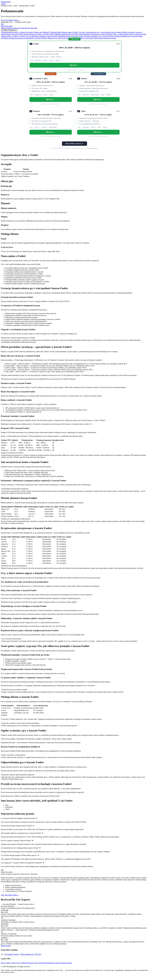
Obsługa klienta (55, 32)
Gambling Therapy (11, 954)
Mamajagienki (6, 2)
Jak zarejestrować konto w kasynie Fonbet (39, 34)
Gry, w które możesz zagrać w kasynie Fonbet (129, 34)
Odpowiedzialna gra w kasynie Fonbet (128, 36)
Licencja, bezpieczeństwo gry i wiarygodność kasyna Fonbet (99, 32)
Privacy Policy (6, 963)
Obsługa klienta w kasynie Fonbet (70, 36)
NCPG (37, 954)
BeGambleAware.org (92, 148)
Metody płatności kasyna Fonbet (66, 34)
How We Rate (40, 963)
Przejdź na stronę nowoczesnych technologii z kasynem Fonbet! (24, 38)
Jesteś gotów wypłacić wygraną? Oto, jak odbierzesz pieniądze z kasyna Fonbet (29, 36)
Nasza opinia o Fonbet (70, 32)
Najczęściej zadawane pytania (105, 38)
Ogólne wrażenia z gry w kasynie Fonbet (99, 36)
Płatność (45, 32)
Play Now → (74, 65)
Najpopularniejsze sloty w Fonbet (13, 32)
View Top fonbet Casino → (10, 20)
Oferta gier (38, 32)
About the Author (66, 963)
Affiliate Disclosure (27, 963)
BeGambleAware (27, 954)
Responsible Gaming (52, 963)
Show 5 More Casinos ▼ (74, 143)
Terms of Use (16, 963)
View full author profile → (10, 895)
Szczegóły (29, 32)
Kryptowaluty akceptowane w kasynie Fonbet (95, 34)
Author (3, 4)
